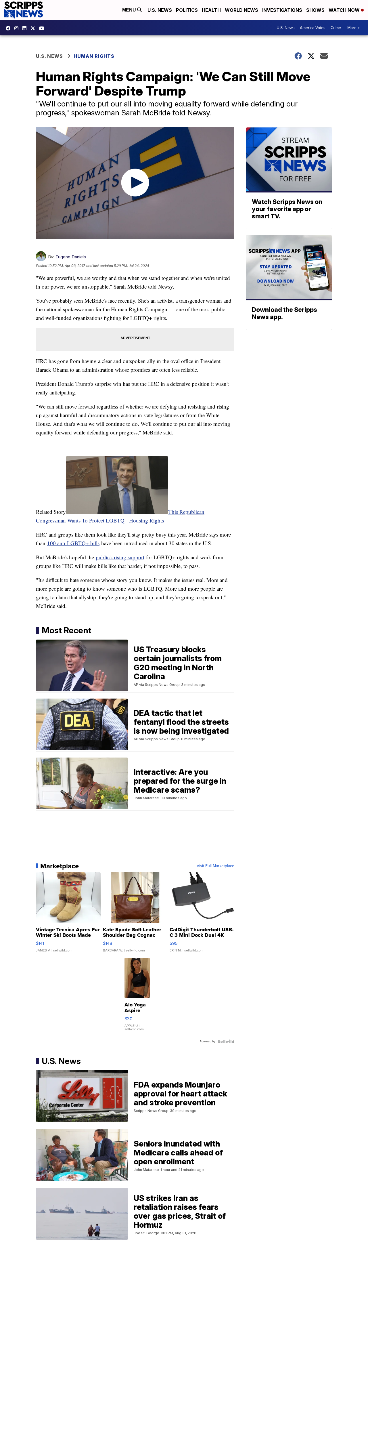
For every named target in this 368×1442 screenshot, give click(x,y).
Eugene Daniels (70, 257)
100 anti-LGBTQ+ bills (73, 543)
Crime (336, 28)
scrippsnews (9, 28)
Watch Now (345, 10)
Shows (315, 10)
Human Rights (94, 56)
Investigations (282, 10)
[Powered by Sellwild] (226, 1041)
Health (211, 10)
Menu (129, 9)
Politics (187, 10)
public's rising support (120, 557)
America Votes (312, 28)
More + (353, 28)
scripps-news (25, 28)
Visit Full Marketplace (215, 866)
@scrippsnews (43, 28)
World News (241, 10)
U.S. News (159, 10)
